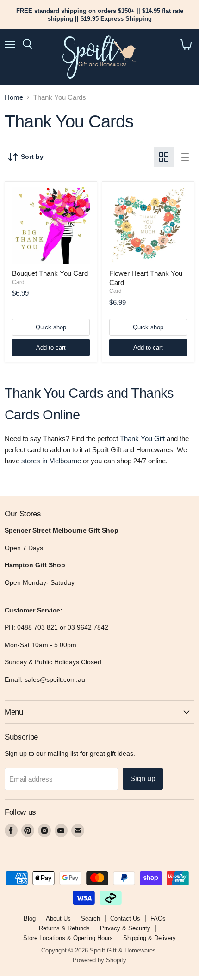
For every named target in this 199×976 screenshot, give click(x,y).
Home (14, 97)
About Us (58, 918)
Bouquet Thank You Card (50, 273)
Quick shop (51, 327)
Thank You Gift (142, 439)
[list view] (184, 157)
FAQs (158, 918)
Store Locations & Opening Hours (68, 937)
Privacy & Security (125, 928)
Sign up (142, 778)
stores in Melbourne (51, 461)
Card (18, 282)
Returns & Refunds (64, 928)
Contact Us (125, 918)
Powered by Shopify (99, 960)
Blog (30, 918)
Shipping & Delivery (149, 937)
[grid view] (164, 157)
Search (90, 918)
